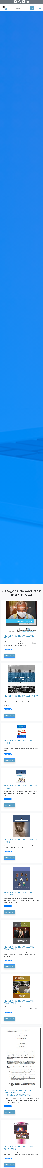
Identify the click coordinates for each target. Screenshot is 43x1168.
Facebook (15, 2)
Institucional (7, 649)
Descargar (9, 656)
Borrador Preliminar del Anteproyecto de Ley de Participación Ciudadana (17, 1092)
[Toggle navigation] (40, 8)
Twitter (23, 2)
